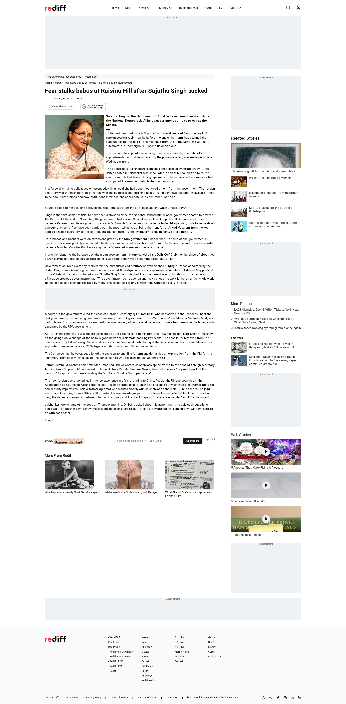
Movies (146, 651)
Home (115, 8)
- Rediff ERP (114, 671)
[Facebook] (278, 698)
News (142, 8)
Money (163, 8)
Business (147, 647)
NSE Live (179, 647)
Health (211, 642)
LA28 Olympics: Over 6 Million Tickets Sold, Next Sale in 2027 (266, 311)
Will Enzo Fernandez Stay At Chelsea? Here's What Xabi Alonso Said (264, 320)
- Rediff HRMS (115, 661)
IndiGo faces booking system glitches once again (267, 328)
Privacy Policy (93, 697)
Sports (145, 656)
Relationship (215, 656)
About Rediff (51, 697)
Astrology (147, 675)
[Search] (288, 8)
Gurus (208, 8)
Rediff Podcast (150, 680)
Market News (182, 651)
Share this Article (62, 106)
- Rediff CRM (115, 666)
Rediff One (114, 647)
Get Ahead (147, 666)
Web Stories (241, 435)
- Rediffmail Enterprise (120, 651)
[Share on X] (270, 698)
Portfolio (179, 661)
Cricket (145, 661)
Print (212, 439)
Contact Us (172, 697)
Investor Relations (147, 697)
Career (211, 651)
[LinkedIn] (299, 698)
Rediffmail (114, 642)
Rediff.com (202, 697)
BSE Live (179, 642)
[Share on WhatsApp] (263, 698)
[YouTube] (292, 698)
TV (220, 8)
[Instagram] (285, 698)
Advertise (72, 697)
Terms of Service (119, 697)
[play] (266, 452)
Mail (128, 8)
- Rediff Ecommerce (119, 656)
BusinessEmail (188, 8)
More (233, 8)
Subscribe (192, 440)
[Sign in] (298, 8)
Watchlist (180, 656)
